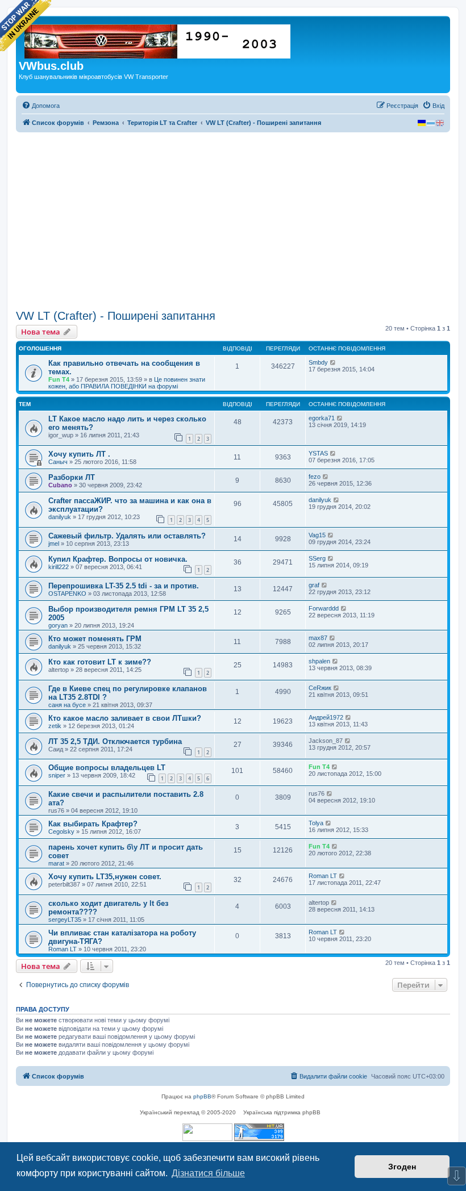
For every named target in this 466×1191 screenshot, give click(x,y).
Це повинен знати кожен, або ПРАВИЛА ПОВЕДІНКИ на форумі (126, 383)
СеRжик (320, 687)
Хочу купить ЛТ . (79, 454)
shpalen (319, 661)
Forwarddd (324, 608)
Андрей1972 (326, 717)
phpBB (202, 1096)
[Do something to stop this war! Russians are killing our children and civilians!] (25, 25)
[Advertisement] (233, 220)
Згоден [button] (402, 1166)
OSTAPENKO (67, 593)
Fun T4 (58, 379)
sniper (56, 775)
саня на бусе (67, 704)
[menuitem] (41, 105)
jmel (53, 543)
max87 (318, 637)
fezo (315, 476)
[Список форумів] (158, 39)
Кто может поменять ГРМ (95, 638)
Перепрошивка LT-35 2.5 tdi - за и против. (123, 586)
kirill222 (58, 566)
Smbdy (318, 362)
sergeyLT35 (64, 919)
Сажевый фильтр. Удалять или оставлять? (127, 536)
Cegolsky (61, 831)
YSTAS (318, 453)
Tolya (316, 823)
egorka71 (322, 418)
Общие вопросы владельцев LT (106, 767)
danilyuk (59, 516)
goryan (58, 625)
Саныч (58, 461)
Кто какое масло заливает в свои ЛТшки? (124, 718)
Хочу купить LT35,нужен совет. (104, 876)
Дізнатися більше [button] (208, 1173)
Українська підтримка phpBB (282, 1112)
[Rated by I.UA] (207, 1132)
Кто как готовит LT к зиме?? (99, 662)
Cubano (60, 485)
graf (314, 585)
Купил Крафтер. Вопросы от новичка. (118, 559)
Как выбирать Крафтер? (93, 824)
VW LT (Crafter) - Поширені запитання (115, 316)
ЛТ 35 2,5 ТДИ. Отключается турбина (115, 741)
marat (56, 863)
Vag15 (317, 535)
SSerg (317, 558)
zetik (54, 725)
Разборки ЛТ (71, 477)
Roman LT (323, 875)
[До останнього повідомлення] (333, 362)
